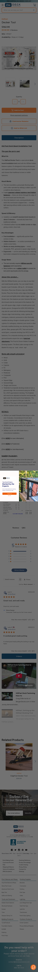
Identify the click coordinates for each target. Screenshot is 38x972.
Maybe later (9, 495)
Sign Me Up (9, 493)
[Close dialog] (37, 472)
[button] (33, 967)
